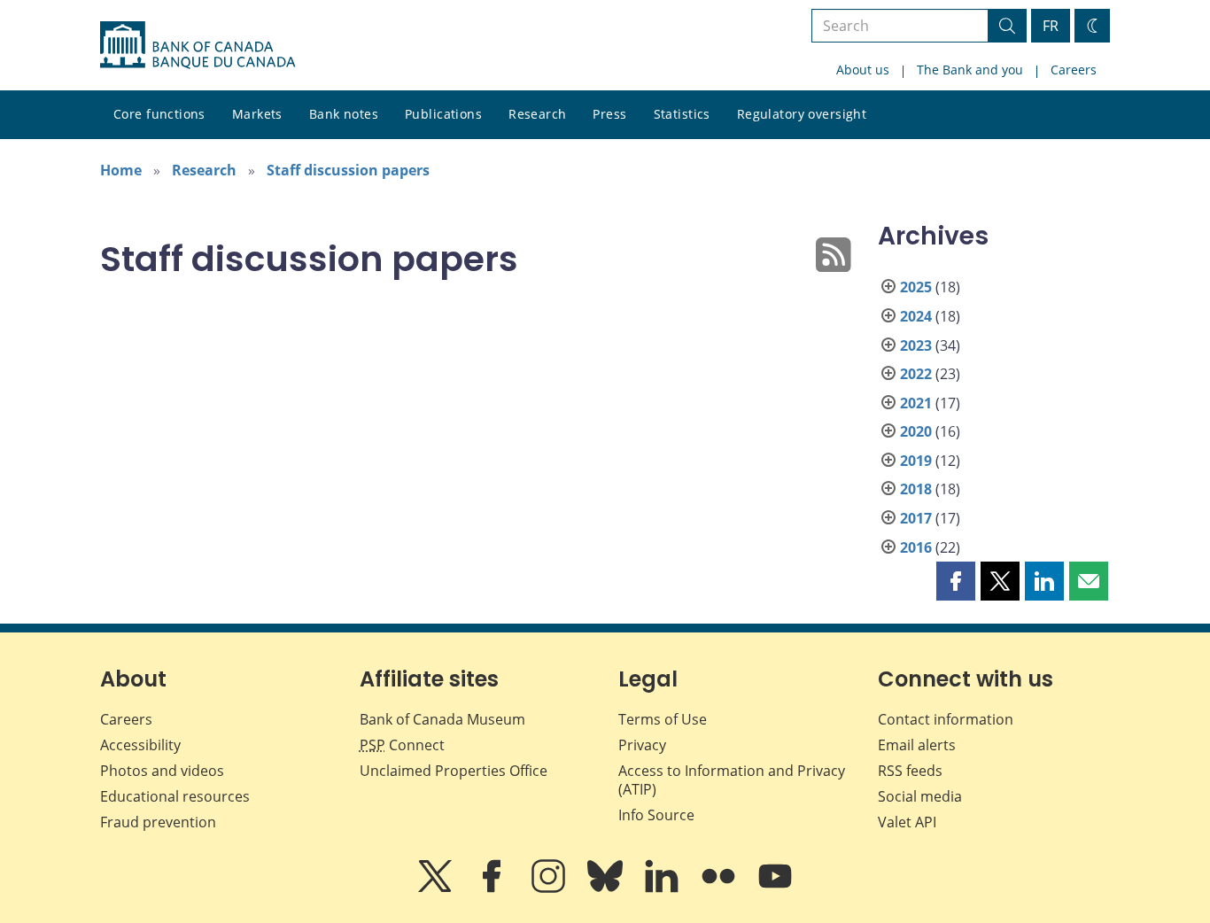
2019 (916, 460)
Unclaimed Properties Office (453, 770)
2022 (916, 374)
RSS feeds (910, 770)
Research (537, 113)
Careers (1074, 69)
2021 (916, 403)
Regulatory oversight (801, 113)
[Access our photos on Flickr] (720, 888)
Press (609, 113)
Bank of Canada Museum (442, 719)
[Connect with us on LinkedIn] (663, 888)
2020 (916, 431)
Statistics (682, 113)
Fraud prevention (158, 822)
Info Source (656, 815)
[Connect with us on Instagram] (550, 888)
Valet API (907, 822)
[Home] (197, 45)
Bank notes (343, 113)
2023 (916, 345)
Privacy (642, 745)
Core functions (159, 113)
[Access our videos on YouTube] (775, 888)
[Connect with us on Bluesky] (606, 888)
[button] (955, 581)
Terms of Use (662, 719)
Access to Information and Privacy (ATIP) (731, 780)
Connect (402, 745)
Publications (443, 113)
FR (1051, 25)
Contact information (945, 719)
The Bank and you (970, 69)
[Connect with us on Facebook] (493, 888)
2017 (916, 518)
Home (121, 170)
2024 (916, 316)
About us (862, 69)
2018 (916, 489)
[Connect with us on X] (436, 888)
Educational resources (175, 796)
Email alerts (917, 745)
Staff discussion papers (348, 170)
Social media (920, 796)
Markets (257, 113)
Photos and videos (162, 770)
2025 (916, 287)
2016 (916, 547)
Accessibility (140, 745)
